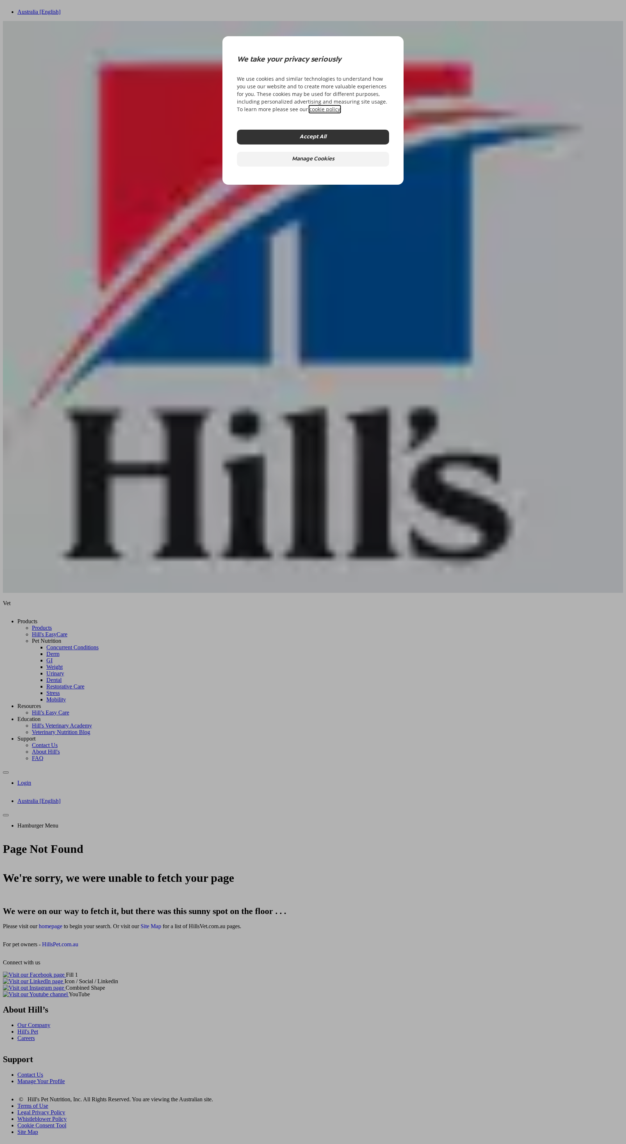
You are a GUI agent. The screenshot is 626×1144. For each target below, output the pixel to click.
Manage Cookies (313, 159)
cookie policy (324, 109)
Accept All (313, 137)
